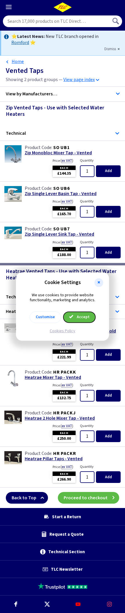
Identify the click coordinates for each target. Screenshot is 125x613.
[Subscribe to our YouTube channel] (78, 604)
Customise (45, 317)
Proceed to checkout (86, 498)
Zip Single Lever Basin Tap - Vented (61, 194)
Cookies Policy (62, 331)
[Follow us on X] (47, 604)
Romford (20, 42)
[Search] (116, 21)
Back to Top (24, 498)
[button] (98, 282)
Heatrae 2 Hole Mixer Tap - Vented (60, 418)
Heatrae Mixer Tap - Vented (53, 377)
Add (108, 171)
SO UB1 (61, 147)
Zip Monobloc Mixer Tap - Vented (58, 153)
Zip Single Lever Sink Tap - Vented (59, 234)
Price (63, 160)
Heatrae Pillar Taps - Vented (54, 459)
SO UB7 (61, 229)
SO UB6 (61, 188)
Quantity (87, 160)
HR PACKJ (64, 413)
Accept (83, 317)
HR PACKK (64, 372)
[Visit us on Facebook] (15, 604)
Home (18, 61)
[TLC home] (62, 7)
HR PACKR (64, 453)
